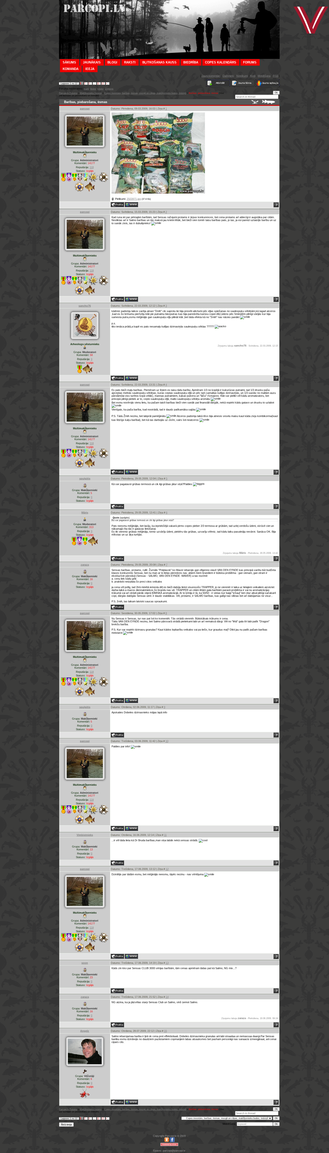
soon (84, 962)
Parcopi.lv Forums (68, 93)
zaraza (85, 564)
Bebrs (93, 89)
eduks (101, 89)
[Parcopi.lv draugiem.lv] (166, 1141)
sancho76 (85, 305)
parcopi (85, 108)
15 (165, 1030)
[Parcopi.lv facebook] (172, 1141)
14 (167, 996)
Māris (84, 512)
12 (102, 83)
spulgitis (84, 478)
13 (167, 962)
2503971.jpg (134, 198)
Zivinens (109, 89)
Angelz (84, 1030)
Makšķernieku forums (91, 93)
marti (86, 89)
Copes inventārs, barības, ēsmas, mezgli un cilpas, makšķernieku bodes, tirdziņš (145, 93)
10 (166, 741)
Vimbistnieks (85, 834)
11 (98, 83)
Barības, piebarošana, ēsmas (203, 93)
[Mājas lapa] (131, 204)
